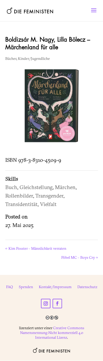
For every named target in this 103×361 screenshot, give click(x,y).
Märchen (65, 187)
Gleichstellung (36, 187)
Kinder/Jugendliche (34, 58)
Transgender (49, 195)
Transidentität (21, 204)
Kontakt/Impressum (55, 287)
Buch (11, 187)
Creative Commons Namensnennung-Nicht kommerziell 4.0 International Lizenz (52, 333)
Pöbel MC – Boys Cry (79, 257)
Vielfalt (48, 204)
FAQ (9, 287)
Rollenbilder (19, 195)
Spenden (26, 287)
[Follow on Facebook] (57, 303)
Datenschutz (87, 287)
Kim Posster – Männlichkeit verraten (35, 248)
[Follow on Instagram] (45, 303)
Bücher (10, 58)
